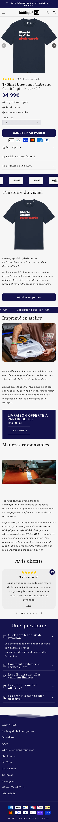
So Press (7, 775)
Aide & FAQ (9, 725)
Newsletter (9, 737)
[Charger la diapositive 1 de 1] (27, 72)
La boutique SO (24, 818)
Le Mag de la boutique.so (18, 731)
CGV (5, 743)
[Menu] (3, 12)
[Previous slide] (17, 613)
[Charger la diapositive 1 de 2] (30, 72)
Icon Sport (9, 768)
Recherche (9, 756)
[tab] (22, 613)
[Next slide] (41, 613)
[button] (47, 12)
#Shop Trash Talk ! (14, 787)
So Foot (7, 762)
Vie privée (8, 793)
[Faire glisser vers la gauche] (4, 45)
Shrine (47, 818)
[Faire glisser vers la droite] (54, 45)
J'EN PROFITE (19, 430)
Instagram (8, 781)
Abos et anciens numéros (18, 750)
